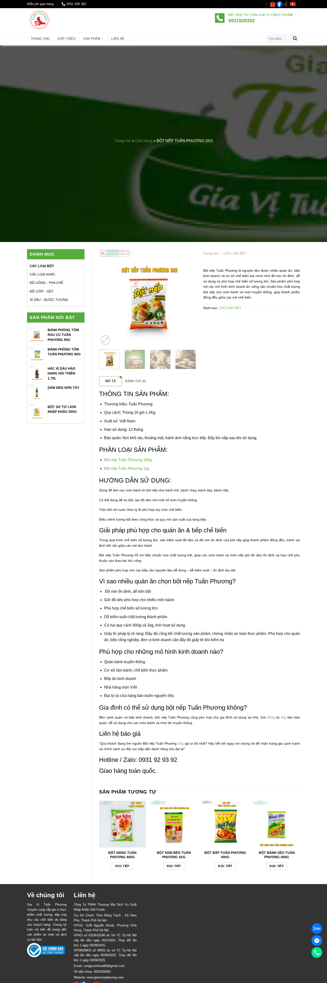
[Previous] (107, 297)
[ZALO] (316, 928)
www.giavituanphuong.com (105, 977)
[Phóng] (105, 340)
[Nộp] (295, 39)
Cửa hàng (143, 141)
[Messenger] (316, 940)
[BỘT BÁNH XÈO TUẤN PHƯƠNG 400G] (276, 824)
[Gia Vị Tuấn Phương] (54, 20)
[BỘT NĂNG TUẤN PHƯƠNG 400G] (122, 824)
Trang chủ (122, 141)
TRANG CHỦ (40, 38)
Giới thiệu (66, 38)
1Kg (180, 743)
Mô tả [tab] (110, 381)
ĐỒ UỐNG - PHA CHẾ (46, 283)
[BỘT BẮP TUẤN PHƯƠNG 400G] (225, 824)
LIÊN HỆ (117, 38)
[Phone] (316, 952)
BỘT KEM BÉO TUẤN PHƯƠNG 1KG (174, 855)
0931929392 (102, 971)
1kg (283, 717)
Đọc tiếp (122, 866)
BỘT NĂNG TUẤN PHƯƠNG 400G (122, 855)
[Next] (188, 297)
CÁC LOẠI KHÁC (42, 274)
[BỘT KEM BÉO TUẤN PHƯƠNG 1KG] (174, 824)
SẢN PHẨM (91, 38)
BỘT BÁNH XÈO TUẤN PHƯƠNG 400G (277, 855)
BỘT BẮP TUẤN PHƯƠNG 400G (225, 855)
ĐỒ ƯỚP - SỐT (42, 291)
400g (270, 717)
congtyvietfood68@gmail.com (104, 966)
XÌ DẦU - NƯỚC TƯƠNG (49, 300)
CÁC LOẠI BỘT (42, 266)
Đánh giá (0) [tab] (135, 381)
